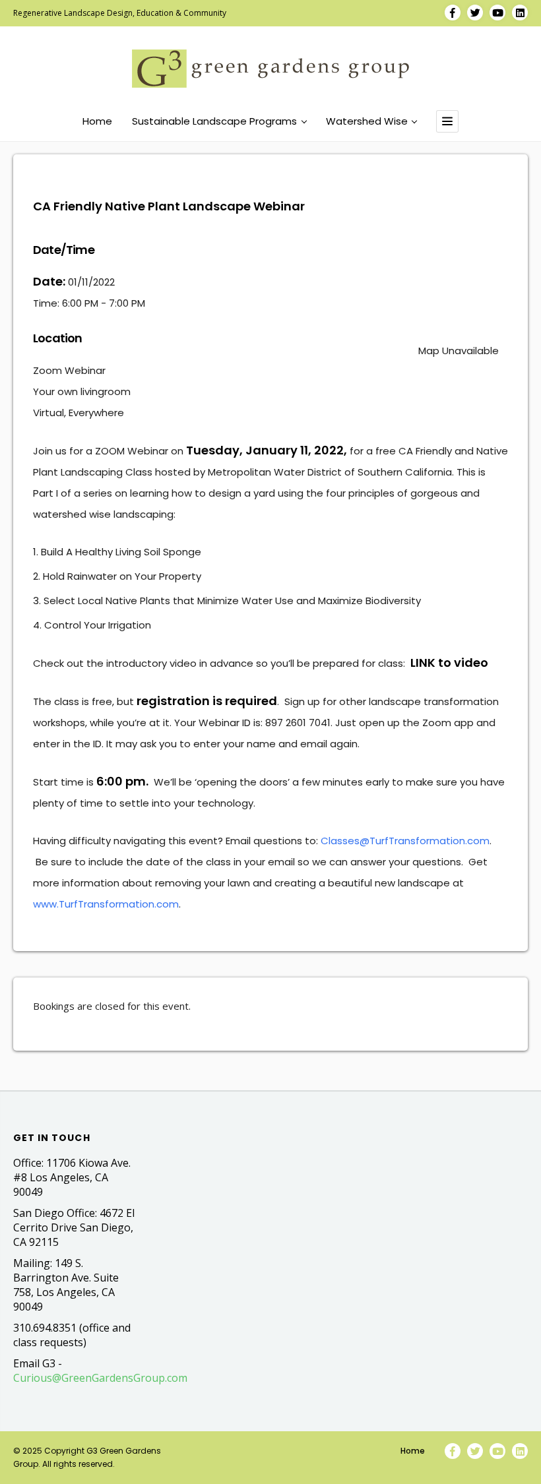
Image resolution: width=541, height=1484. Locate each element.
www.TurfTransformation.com (106, 904)
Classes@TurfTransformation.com (405, 841)
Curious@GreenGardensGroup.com (100, 1378)
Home (97, 121)
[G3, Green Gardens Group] (270, 68)
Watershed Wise (367, 121)
